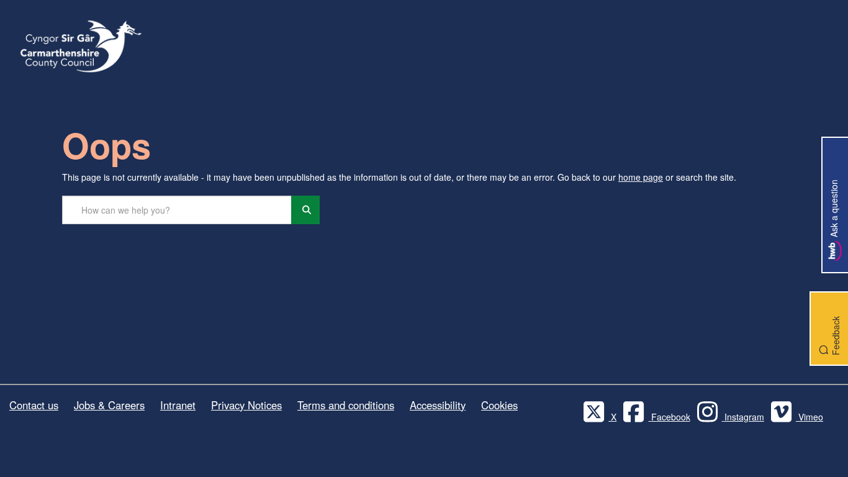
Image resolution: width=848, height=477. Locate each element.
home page (640, 177)
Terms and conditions (345, 405)
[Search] (305, 210)
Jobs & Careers (109, 405)
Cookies (499, 405)
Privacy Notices (246, 405)
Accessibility (438, 405)
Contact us (33, 405)
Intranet (178, 405)
